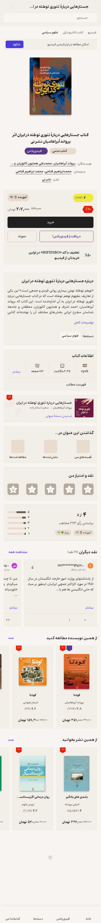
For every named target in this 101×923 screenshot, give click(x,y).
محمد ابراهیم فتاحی (29, 171)
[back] (94, 6)
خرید (50, 222)
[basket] (18, 6)
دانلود (16, 44)
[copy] (11, 255)
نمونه (22, 236)
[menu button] (6, 6)
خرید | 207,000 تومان (26, 917)
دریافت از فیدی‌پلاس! (66, 236)
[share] (39, 123)
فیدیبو (92, 32)
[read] (17, 446)
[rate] (87, 489)
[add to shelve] (83, 446)
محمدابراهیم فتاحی (58, 171)
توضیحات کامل (83, 322)
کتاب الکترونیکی (73, 32)
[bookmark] (61, 123)
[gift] (50, 123)
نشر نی (46, 179)
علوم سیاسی (50, 32)
